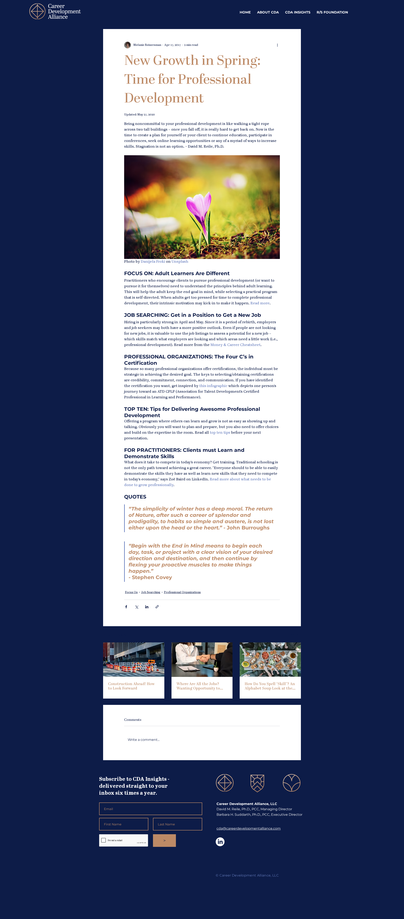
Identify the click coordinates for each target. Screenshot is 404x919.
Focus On (131, 592)
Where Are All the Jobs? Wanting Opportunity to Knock (198, 686)
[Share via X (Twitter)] (136, 607)
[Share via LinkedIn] (147, 607)
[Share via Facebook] (126, 607)
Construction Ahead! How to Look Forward (131, 686)
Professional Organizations (182, 592)
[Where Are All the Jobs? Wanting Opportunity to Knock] (202, 659)
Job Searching (150, 592)
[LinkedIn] (220, 841)
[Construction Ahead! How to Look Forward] (133, 659)
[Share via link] (157, 607)
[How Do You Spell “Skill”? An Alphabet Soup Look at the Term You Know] (270, 659)
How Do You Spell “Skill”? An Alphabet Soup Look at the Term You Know (270, 686)
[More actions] (277, 45)
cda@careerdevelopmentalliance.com (249, 828)
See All (296, 634)
